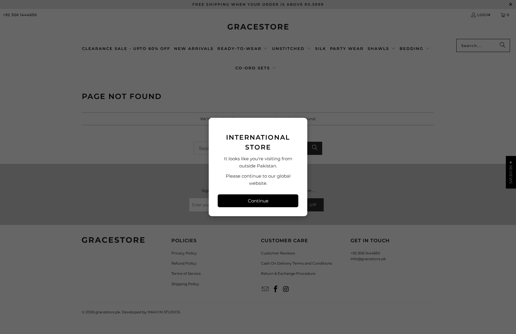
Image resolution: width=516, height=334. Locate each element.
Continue (258, 201)
